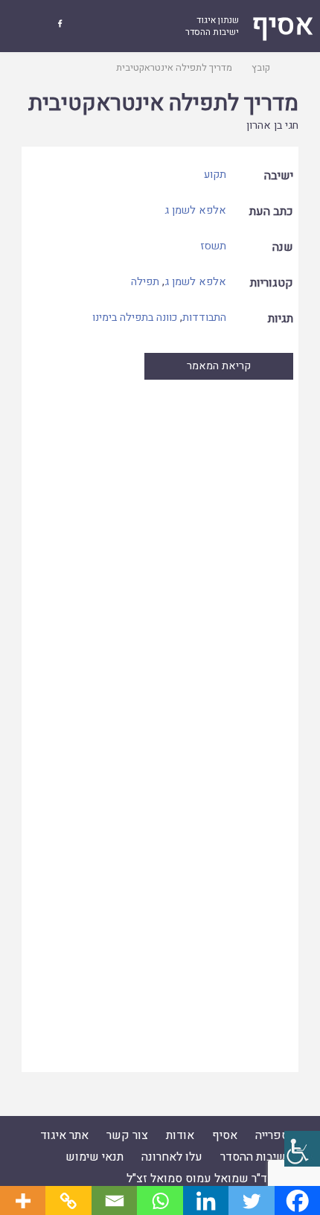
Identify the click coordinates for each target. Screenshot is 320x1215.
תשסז (213, 246)
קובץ (261, 67)
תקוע (215, 174)
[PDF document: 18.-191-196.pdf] (160, 725)
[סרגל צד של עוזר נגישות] (302, 1149)
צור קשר (127, 1135)
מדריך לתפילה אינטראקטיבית (163, 103)
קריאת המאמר (219, 366)
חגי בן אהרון (272, 125)
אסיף (224, 1135)
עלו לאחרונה (171, 1157)
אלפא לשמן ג (195, 210)
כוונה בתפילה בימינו (134, 317)
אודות (180, 1135)
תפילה (145, 282)
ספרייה (272, 1135)
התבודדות (204, 317)
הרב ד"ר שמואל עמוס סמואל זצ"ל (208, 1178)
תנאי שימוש (94, 1157)
